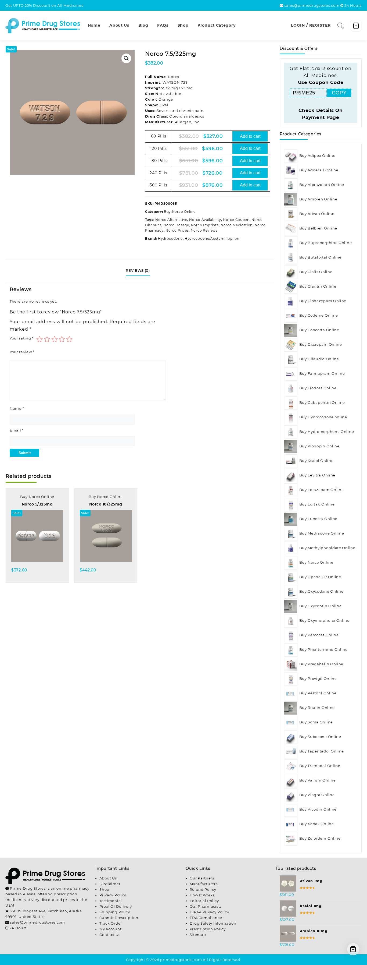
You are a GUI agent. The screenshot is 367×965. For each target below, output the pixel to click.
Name (17, 408)
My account (110, 929)
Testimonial (110, 901)
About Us (108, 878)
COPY (339, 93)
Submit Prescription (118, 917)
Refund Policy (203, 889)
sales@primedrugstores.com (311, 5)
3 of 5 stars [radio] (54, 339)
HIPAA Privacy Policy (209, 912)
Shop (104, 889)
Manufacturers (204, 884)
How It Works (202, 895)
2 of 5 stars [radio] (47, 339)
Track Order (110, 923)
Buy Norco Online (180, 212)
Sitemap (198, 934)
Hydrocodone (170, 238)
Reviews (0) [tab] (138, 270)
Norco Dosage (176, 225)
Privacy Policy (112, 895)
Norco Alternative (171, 220)
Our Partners (202, 878)
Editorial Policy (204, 901)
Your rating (22, 338)
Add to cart (250, 136)
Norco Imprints (205, 225)
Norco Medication (237, 225)
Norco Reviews (204, 230)
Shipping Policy (114, 912)
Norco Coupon (236, 220)
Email (17, 430)
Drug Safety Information (213, 923)
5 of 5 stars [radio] (69, 339)
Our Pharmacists (206, 906)
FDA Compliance (206, 917)
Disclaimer (109, 884)
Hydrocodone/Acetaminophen (212, 238)
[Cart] (356, 25)
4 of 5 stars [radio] (62, 339)
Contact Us (109, 934)
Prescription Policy (208, 929)
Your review (22, 352)
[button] (126, 58)
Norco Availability (205, 220)
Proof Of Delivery (115, 906)
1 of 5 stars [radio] (39, 339)
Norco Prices (177, 230)
